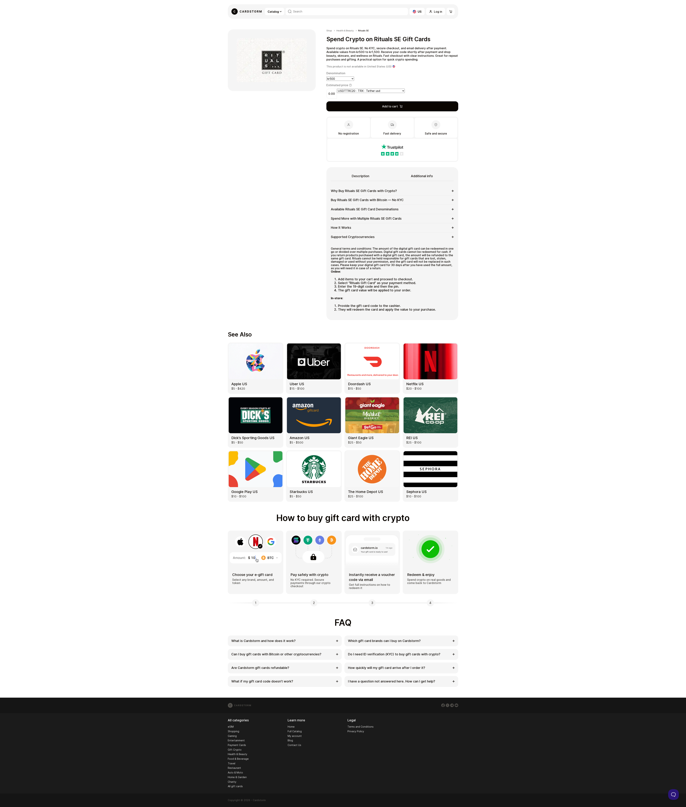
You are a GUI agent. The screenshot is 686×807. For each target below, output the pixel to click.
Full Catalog (295, 731)
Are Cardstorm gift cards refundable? (260, 668)
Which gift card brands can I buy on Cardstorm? (384, 641)
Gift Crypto (235, 749)
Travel (231, 763)
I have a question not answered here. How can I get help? (391, 681)
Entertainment (236, 740)
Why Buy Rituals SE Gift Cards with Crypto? (364, 191)
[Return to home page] (246, 11)
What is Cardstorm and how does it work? (263, 641)
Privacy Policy (355, 731)
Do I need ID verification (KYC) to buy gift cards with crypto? (394, 654)
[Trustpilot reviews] (392, 149)
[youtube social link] (456, 705)
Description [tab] (360, 176)
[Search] (290, 11)
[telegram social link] (452, 705)
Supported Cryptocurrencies (353, 237)
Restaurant (234, 767)
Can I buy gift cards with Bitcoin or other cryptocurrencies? (276, 654)
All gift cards (235, 786)
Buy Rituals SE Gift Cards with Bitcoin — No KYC (367, 200)
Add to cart (390, 106)
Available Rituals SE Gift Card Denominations (365, 209)
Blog (290, 740)
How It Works (341, 227)
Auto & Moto (235, 772)
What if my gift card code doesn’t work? (262, 681)
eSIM (231, 726)
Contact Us (294, 745)
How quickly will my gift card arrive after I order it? (386, 668)
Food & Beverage (238, 758)
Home (291, 726)
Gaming (232, 735)
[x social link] (447, 705)
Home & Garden (237, 777)
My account (295, 735)
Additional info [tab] (422, 176)
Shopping (233, 731)
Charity (232, 781)
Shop (329, 30)
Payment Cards (237, 745)
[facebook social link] (443, 705)
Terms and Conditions (360, 726)
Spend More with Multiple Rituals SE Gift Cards (366, 218)
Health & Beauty (345, 30)
